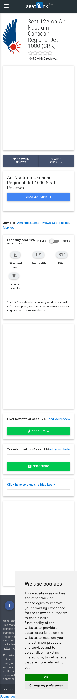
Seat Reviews (41, 223)
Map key (8, 227)
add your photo (59, 449)
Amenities (24, 223)
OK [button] (46, 677)
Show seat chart (38, 196)
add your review (59, 419)
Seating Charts (55, 161)
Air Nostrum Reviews (21, 161)
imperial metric (53, 240)
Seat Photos (60, 223)
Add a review (40, 431)
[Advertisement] (38, 108)
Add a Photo (40, 466)
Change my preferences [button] (46, 685)
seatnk (37, 6)
